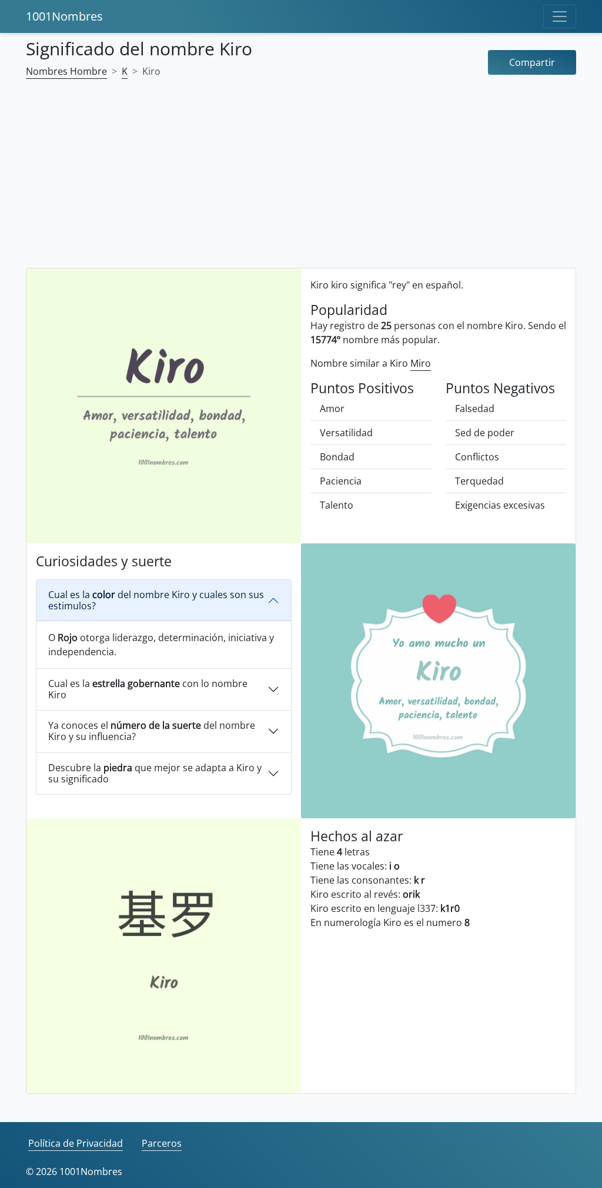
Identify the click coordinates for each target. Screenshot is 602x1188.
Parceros (162, 1143)
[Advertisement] (301, 180)
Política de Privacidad (75, 1143)
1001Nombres (64, 16)
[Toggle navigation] (559, 16)
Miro (420, 363)
